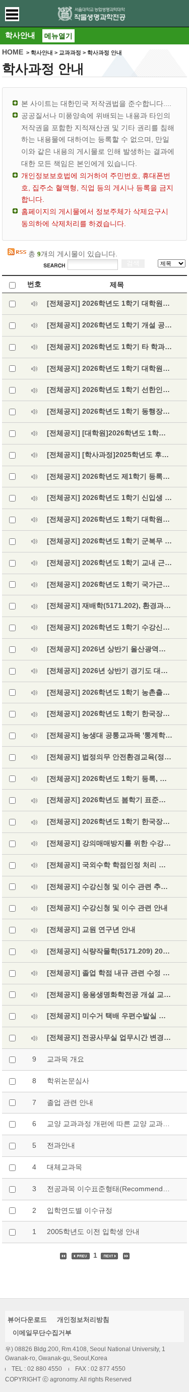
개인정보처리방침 (83, 1319)
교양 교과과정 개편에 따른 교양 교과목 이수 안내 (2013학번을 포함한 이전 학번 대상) (110, 1124)
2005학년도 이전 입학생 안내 (93, 1232)
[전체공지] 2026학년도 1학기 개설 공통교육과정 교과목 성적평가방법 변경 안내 (110, 325)
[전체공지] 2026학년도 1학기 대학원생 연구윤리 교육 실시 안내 (110, 303)
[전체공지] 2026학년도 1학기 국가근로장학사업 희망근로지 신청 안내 (110, 584)
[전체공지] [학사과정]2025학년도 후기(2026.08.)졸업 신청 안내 (110, 455)
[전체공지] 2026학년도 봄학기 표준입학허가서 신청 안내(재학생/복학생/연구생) (110, 800)
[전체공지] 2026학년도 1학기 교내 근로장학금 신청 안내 (110, 563)
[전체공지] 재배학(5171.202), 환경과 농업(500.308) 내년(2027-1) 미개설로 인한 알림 (110, 605)
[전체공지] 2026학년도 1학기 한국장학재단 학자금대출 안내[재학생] (110, 713)
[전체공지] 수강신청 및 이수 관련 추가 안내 (110, 886)
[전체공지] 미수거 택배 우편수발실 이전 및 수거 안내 (110, 1016)
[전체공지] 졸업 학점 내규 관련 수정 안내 (110, 973)
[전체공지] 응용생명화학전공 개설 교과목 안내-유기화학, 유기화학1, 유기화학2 (110, 994)
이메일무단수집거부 (42, 1333)
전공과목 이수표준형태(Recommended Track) (110, 1189)
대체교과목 (64, 1167)
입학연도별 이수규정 (79, 1210)
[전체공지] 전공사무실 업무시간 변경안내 (110, 1037)
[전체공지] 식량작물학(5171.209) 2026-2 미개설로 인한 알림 (110, 951)
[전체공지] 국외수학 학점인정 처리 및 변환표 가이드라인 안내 (110, 865)
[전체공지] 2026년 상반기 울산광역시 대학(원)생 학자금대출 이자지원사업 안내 (110, 649)
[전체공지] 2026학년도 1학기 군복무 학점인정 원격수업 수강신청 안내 (110, 541)
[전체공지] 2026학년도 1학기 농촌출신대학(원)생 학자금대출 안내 (110, 692)
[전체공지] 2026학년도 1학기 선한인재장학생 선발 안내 (110, 389)
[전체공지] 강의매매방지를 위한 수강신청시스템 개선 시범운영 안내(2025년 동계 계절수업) (110, 843)
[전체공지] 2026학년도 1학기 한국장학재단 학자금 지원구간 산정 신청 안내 (110, 821)
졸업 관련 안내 (70, 1102)
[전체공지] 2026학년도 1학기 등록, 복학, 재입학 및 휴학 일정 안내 (110, 778)
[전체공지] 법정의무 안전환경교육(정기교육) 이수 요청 (110, 757)
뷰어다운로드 (27, 1319)
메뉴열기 (58, 36)
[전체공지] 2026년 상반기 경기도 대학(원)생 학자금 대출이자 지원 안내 (110, 670)
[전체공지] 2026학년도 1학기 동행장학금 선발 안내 (110, 411)
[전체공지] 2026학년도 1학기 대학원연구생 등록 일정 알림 (110, 519)
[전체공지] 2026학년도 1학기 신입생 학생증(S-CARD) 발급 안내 (110, 497)
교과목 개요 (65, 1059)
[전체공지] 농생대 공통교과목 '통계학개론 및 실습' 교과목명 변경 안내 (110, 735)
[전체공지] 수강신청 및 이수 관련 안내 (107, 908)
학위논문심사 (68, 1081)
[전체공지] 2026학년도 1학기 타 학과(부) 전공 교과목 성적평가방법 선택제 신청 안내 (110, 347)
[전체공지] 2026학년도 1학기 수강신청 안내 (110, 627)
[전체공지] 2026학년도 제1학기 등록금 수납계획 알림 (110, 476)
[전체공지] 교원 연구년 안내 (91, 929)
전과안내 (61, 1145)
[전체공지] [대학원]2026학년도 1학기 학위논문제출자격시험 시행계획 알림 (110, 433)
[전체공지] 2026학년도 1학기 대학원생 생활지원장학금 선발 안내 (110, 368)
